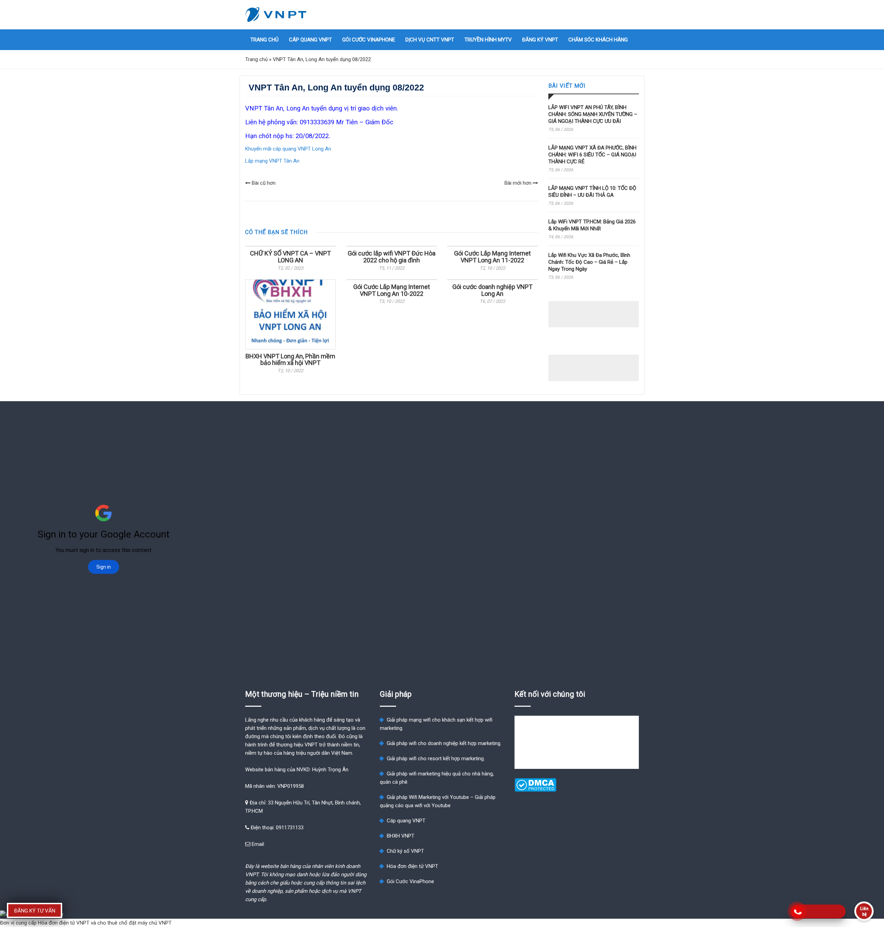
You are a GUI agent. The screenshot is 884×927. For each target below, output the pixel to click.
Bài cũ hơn (263, 183)
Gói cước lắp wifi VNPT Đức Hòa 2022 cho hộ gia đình (391, 257)
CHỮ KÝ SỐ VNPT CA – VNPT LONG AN (290, 257)
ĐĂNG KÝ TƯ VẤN (34, 911)
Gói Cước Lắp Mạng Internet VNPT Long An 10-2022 (391, 290)
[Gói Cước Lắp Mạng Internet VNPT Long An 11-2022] (492, 246)
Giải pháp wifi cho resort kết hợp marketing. (436, 758)
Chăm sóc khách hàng (598, 40)
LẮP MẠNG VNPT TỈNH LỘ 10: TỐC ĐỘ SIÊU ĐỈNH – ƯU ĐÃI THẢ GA (592, 191)
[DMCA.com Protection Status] (535, 790)
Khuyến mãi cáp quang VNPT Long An (288, 149)
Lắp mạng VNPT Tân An (272, 161)
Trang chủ (264, 40)
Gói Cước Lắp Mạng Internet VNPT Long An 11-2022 (492, 257)
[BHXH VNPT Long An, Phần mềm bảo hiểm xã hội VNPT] (290, 314)
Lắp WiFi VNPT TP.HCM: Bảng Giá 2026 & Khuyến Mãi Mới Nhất (592, 225)
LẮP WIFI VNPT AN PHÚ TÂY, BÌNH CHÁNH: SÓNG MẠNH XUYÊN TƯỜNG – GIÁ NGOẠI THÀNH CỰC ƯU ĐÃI (592, 114)
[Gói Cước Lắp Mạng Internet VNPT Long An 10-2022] (391, 279)
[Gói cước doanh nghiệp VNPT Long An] (492, 279)
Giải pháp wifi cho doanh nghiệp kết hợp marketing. (444, 743)
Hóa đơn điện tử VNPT (412, 866)
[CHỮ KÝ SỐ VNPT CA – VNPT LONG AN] (290, 246)
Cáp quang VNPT (310, 40)
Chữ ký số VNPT (405, 851)
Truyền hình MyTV (488, 40)
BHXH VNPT (400, 836)
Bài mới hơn (519, 183)
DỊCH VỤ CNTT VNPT (429, 40)
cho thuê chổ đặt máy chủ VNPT (134, 923)
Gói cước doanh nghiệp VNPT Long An (492, 290)
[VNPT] (276, 14)
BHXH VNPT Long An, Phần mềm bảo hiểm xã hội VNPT (290, 360)
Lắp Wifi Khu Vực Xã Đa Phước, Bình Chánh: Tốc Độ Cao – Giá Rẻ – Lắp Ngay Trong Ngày (589, 262)
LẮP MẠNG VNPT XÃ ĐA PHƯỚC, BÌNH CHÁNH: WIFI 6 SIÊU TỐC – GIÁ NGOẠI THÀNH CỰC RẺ (592, 155)
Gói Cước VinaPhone (368, 40)
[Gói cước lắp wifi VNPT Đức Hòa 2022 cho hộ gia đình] (391, 246)
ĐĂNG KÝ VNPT (540, 40)
